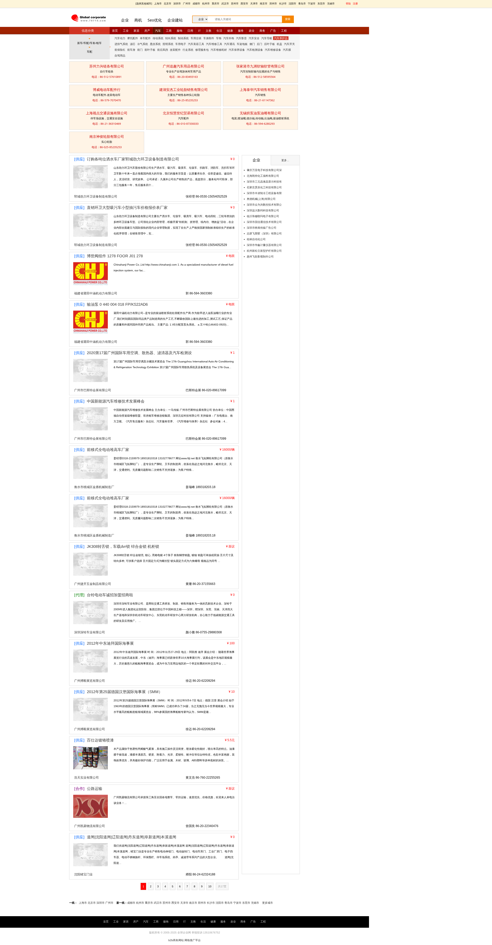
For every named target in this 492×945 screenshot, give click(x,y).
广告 (273, 30)
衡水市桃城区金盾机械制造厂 (94, 487)
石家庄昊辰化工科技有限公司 (264, 187)
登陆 (348, 3)
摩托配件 (132, 38)
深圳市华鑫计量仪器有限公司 (264, 245)
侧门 (252, 44)
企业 (125, 20)
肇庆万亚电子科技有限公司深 (264, 170)
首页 (115, 30)
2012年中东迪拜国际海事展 (110, 643)
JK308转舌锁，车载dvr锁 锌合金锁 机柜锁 (123, 546)
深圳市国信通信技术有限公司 (264, 221)
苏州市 (235, 3)
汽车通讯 (229, 44)
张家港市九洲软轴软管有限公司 (260, 66)
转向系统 (170, 38)
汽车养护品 (281, 38)
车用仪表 (196, 38)
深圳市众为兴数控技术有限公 (264, 204)
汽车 (158, 30)
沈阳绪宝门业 (83, 874)
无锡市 (331, 3)
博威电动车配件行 (107, 89)
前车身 (131, 49)
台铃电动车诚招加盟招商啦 (110, 595)
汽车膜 (287, 49)
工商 (169, 30)
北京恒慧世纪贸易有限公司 (183, 113)
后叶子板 (269, 44)
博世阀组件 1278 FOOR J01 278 (115, 256)
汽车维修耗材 (219, 49)
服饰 (179, 30)
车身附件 (208, 38)
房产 (147, 30)
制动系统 (183, 38)
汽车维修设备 (273, 49)
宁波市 (311, 3)
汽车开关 (289, 44)
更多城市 (267, 902)
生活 (219, 30)
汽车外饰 (228, 38)
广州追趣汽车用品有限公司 (183, 66)
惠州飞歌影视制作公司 (260, 256)
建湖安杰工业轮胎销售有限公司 (183, 89)
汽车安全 (254, 38)
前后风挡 (162, 49)
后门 (259, 44)
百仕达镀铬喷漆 (100, 740)
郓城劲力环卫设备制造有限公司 (95, 196)
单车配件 (145, 38)
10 (209, 886)
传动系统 (158, 38)
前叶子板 (150, 49)
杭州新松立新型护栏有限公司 (264, 250)
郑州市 (273, 3)
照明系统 (168, 44)
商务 (262, 30)
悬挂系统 (155, 44)
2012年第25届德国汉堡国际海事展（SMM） (124, 692)
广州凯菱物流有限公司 (89, 826)
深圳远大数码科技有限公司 (263, 210)
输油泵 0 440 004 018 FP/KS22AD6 (117, 304)
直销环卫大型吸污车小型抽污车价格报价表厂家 (127, 207)
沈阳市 (292, 3)
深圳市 (177, 3)
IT (199, 30)
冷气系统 (142, 44)
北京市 (167, 3)
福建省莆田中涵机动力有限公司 (95, 293)
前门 (140, 49)
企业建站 (175, 20)
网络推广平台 (192, 940)
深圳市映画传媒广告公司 (261, 227)
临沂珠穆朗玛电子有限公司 (263, 216)
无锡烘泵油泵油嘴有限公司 (260, 113)
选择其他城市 (143, 3)
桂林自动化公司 (256, 239)
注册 (355, 3)
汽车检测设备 (255, 49)
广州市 (186, 3)
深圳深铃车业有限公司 (89, 632)
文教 (208, 30)
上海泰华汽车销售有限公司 (260, 89)
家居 (136, 30)
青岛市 (302, 3)
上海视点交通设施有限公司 (106, 113)
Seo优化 (155, 20)
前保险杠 (120, 49)
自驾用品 (120, 55)
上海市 (158, 3)
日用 (190, 30)
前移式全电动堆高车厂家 (108, 450)
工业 (126, 30)
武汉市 (225, 3)
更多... (285, 160)
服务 (241, 30)
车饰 (218, 38)
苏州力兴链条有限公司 (106, 66)
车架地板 (242, 44)
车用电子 (180, 44)
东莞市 (321, 3)
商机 (138, 20)
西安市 (244, 3)
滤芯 (132, 44)
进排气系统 (121, 44)
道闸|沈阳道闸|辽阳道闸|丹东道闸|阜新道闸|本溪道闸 (131, 837)
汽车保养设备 (237, 49)
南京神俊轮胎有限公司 (106, 136)
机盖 (279, 44)
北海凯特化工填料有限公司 (263, 175)
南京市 (263, 3)
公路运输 (94, 788)
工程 (284, 30)
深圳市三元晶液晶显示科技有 (264, 181)
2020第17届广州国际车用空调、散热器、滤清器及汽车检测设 (139, 353)
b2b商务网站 (176, 940)
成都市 (196, 3)
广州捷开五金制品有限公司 (92, 583)
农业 (251, 30)
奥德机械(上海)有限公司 (261, 198)
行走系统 (188, 49)
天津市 (254, 3)
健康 (230, 30)
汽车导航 (266, 38)
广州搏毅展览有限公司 (89, 680)
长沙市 (283, 3)
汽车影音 (241, 38)
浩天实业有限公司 (86, 777)
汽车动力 (120, 38)
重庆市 (215, 3)
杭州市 (206, 3)
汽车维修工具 (214, 44)
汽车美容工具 (196, 44)
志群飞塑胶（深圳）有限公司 (264, 233)
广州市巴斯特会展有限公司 (92, 390)
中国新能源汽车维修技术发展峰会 (116, 401)
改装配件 (175, 49)
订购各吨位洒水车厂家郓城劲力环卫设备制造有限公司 (133, 159)
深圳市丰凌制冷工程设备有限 (264, 193)
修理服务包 (202, 49)
